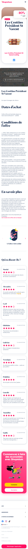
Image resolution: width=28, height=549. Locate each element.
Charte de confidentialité (6, 531)
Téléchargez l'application (14, 546)
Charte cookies (4, 537)
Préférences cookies (6, 540)
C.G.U (2, 534)
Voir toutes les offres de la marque (11, 217)
